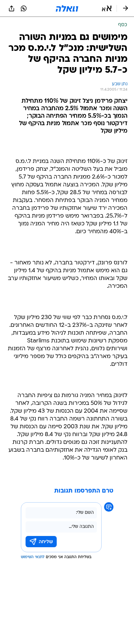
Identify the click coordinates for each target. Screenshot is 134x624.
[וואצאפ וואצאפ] (24, 8)
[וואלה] (67, 8)
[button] (107, 8)
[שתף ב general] (11, 8)
